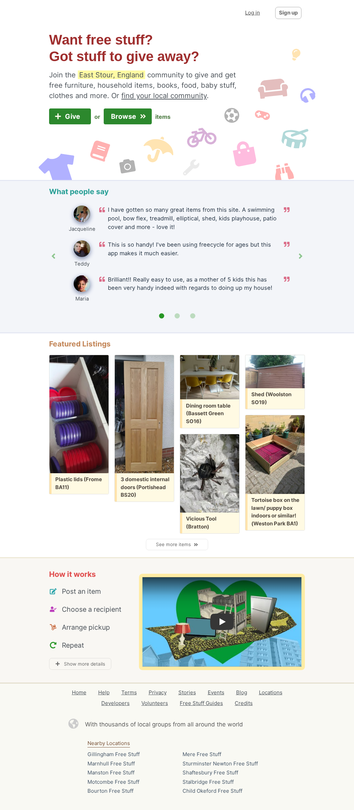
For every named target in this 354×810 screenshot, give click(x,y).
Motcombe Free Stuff (113, 782)
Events (216, 692)
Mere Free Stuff (202, 754)
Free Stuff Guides (201, 703)
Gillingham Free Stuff (113, 754)
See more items (175, 544)
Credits (244, 703)
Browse (124, 116)
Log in (252, 12)
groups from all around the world (197, 724)
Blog (241, 692)
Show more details (82, 664)
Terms (129, 692)
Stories (187, 692)
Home (79, 692)
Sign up (288, 12)
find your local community (164, 95)
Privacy (158, 692)
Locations (270, 692)
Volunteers (154, 703)
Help (104, 692)
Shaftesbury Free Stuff (210, 772)
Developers (115, 703)
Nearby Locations (108, 743)
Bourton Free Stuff (110, 791)
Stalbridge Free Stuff (208, 782)
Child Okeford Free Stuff (212, 791)
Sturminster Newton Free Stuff (220, 763)
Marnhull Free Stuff (111, 763)
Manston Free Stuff (110, 772)
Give (73, 116)
